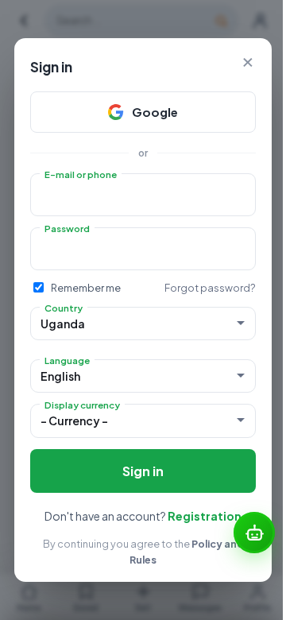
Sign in (143, 471)
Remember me (86, 287)
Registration (205, 516)
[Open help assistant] (254, 532)
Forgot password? (210, 287)
